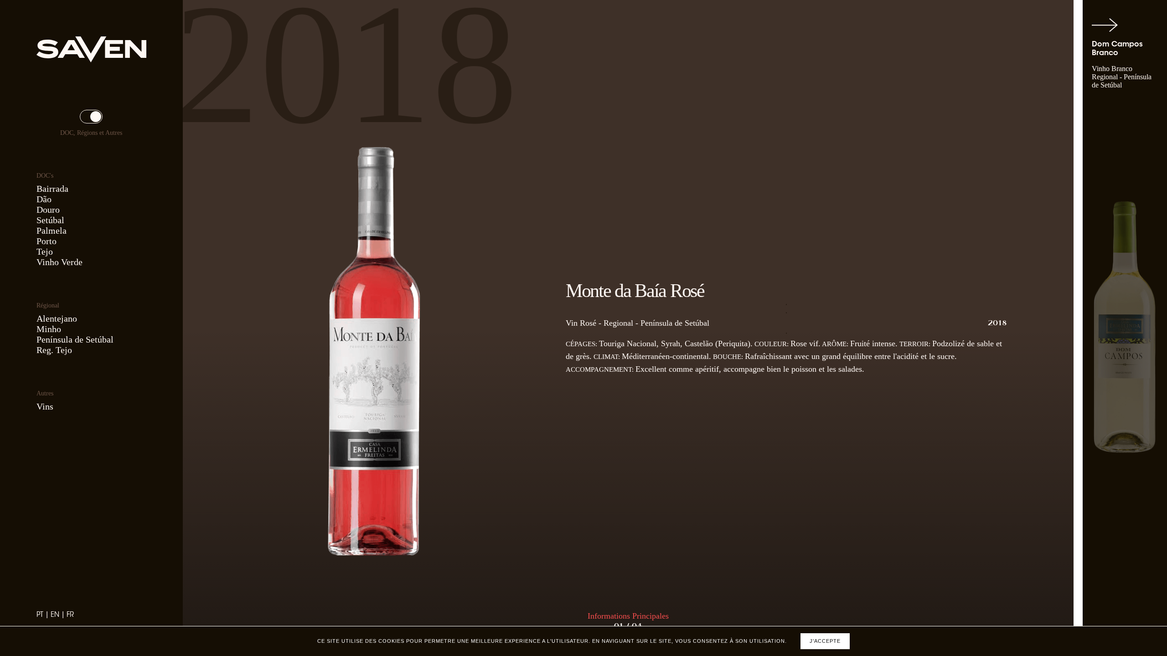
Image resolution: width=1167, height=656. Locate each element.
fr (70, 615)
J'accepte (825, 641)
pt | (43, 615)
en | (59, 615)
